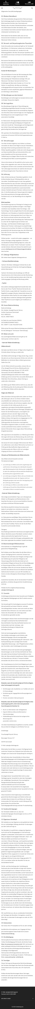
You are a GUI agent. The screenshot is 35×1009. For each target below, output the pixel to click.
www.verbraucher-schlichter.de (14, 957)
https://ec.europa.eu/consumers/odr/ (11, 944)
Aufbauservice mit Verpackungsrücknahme (18, 249)
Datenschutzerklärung (7, 933)
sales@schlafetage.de (7, 590)
